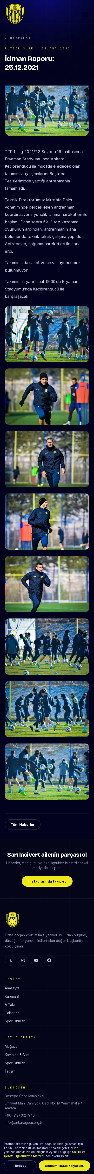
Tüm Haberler (22, 824)
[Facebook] (49, 960)
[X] (10, 960)
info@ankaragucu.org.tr (23, 1122)
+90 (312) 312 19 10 (20, 1115)
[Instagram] (23, 960)
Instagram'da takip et (47, 881)
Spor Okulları (15, 1021)
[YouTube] (36, 960)
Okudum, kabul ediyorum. (64, 1166)
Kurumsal (12, 996)
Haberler (12, 1013)
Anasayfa (12, 988)
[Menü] (85, 14)
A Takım (11, 1004)
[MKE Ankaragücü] (15, 14)
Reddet (20, 1165)
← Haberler (18, 38)
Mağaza (11, 1046)
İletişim (10, 1071)
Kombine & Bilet (17, 1055)
